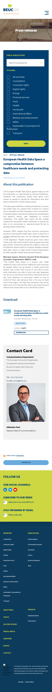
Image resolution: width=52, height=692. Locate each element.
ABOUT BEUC (8, 610)
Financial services (21, 97)
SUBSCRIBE (7, 639)
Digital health (20, 323)
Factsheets (31, 550)
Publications (20, 456)
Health (16, 105)
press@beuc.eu (19, 381)
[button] (47, 13)
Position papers (33, 539)
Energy (16, 93)
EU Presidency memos (35, 545)
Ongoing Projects (33, 616)
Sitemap (20, 682)
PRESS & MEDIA (9, 631)
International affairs (22, 113)
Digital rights (19, 89)
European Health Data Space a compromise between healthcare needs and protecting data (31, 313)
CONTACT (7, 653)
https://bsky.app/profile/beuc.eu (10, 490)
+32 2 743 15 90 (16, 377)
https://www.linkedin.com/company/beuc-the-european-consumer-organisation (5, 490)
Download (21, 332)
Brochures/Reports (34, 560)
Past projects (32, 621)
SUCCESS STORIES (10, 624)
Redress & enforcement (10, 582)
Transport (17, 133)
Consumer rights (21, 85)
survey (6, 236)
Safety (16, 122)
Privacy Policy (29, 682)
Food (15, 101)
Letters (30, 555)
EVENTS (6, 646)
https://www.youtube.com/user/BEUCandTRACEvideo (15, 490)
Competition (19, 81)
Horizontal (18, 109)
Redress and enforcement (25, 117)
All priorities (19, 77)
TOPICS (6, 617)
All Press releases (16, 155)
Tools (29, 566)
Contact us (26, 462)
